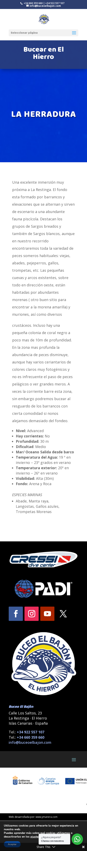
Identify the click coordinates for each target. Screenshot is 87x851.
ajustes (35, 837)
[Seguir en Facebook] (16, 614)
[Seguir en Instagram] (31, 614)
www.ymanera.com (46, 817)
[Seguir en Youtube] (47, 614)
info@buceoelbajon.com (30, 742)
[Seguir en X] (63, 614)
